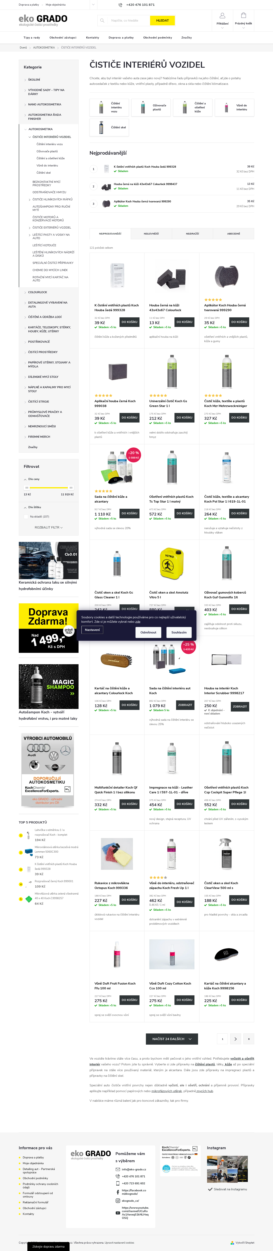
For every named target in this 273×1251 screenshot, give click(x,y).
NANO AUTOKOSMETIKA (44, 104)
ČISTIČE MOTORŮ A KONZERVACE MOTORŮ (48, 219)
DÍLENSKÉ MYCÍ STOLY (43, 377)
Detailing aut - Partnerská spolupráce (39, 1170)
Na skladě (39, 517)
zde (137, 622)
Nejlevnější (151, 233)
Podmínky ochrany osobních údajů (40, 1185)
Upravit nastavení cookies (119, 1243)
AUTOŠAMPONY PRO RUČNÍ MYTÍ (51, 208)
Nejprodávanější (110, 233)
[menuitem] (32, 38)
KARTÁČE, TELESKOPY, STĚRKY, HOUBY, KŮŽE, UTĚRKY (49, 329)
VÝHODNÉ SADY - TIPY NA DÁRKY (46, 92)
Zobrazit (185, 705)
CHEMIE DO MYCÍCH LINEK (50, 270)
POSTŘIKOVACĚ (39, 342)
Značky (32, 447)
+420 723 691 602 (133, 1183)
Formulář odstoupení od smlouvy (38, 1195)
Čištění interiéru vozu (50, 144)
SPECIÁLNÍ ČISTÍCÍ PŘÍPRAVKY (53, 263)
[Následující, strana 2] (235, 1038)
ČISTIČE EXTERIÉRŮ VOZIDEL (52, 228)
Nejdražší (192, 233)
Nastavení (92, 630)
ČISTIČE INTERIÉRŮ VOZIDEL (52, 137)
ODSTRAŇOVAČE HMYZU (49, 192)
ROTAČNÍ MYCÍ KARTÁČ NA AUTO (50, 279)
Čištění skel (44, 173)
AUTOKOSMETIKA (41, 129)
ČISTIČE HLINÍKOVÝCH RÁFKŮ (53, 199)
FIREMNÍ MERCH (39, 437)
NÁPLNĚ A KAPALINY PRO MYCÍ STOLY (49, 389)
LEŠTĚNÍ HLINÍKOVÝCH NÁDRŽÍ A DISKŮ (53, 254)
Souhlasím (179, 632)
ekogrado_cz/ (130, 1201)
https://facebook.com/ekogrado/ (134, 1192)
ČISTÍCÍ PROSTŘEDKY (43, 352)
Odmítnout (148, 632)
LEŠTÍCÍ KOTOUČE (44, 245)
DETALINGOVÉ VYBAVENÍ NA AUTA (47, 305)
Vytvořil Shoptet (245, 1243)
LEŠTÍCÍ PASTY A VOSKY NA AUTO (51, 236)
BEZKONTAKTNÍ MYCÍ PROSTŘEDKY (46, 183)
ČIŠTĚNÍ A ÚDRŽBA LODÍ (45, 317)
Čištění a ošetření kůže (51, 158)
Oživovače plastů (47, 151)
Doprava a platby (29, 5)
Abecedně (233, 233)
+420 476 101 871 (133, 1176)
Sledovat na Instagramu (230, 1189)
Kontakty (28, 1214)
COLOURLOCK (37, 292)
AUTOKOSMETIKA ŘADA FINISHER (44, 117)
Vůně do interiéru (47, 165)
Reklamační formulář (35, 1202)
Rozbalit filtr (47, 527)
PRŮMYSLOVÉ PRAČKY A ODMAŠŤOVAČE (45, 414)
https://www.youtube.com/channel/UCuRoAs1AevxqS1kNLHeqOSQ (135, 1213)
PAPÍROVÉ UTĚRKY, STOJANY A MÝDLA (49, 364)
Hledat (162, 20)
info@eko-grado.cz (134, 1169)
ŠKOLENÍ (34, 80)
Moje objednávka (56, 5)
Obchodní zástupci (34, 1208)
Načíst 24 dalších (168, 1039)
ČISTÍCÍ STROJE (38, 402)
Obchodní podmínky (35, 1178)
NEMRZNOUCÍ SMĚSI (42, 426)
